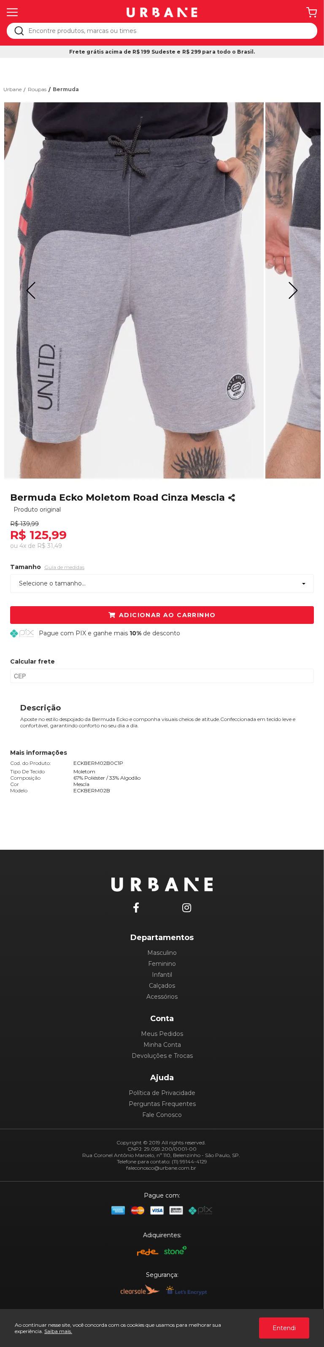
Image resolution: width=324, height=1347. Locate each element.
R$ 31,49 (49, 546)
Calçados (162, 985)
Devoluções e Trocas (162, 1056)
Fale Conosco (162, 1115)
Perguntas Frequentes (162, 1104)
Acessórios (162, 996)
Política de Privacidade (162, 1093)
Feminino (162, 964)
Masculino (162, 953)
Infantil (162, 974)
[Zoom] (133, 290)
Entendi (284, 1328)
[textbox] (167, 31)
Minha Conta (162, 1045)
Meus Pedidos (162, 1034)
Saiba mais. (58, 1331)
